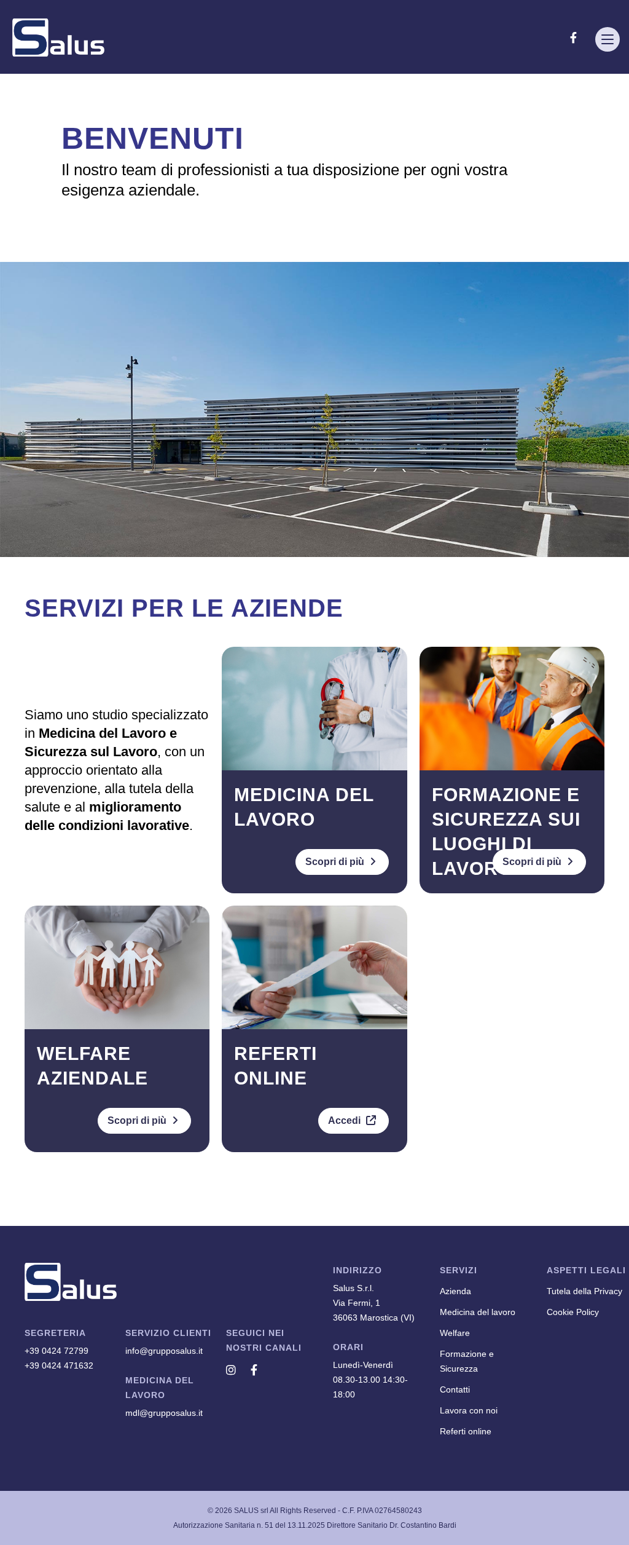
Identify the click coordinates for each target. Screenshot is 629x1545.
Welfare (455, 1333)
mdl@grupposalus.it (164, 1413)
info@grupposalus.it (164, 1351)
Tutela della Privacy (584, 1291)
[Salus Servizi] (58, 37)
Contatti (455, 1389)
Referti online (465, 1431)
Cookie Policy (573, 1312)
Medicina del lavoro (477, 1312)
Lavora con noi (469, 1410)
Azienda (455, 1291)
